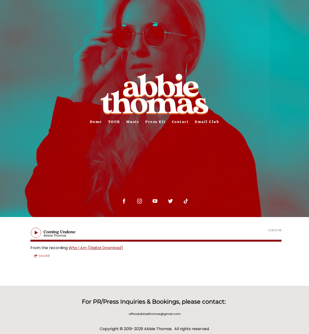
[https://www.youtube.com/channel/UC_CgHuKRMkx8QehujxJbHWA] (155, 201)
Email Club (207, 121)
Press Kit (155, 121)
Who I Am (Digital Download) (96, 248)
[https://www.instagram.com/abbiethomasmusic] (139, 201)
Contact (180, 121)
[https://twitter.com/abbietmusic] (170, 201)
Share (44, 256)
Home (96, 121)
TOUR (114, 121)
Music (133, 121)
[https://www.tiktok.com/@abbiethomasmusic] (185, 201)
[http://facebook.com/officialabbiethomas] (124, 201)
